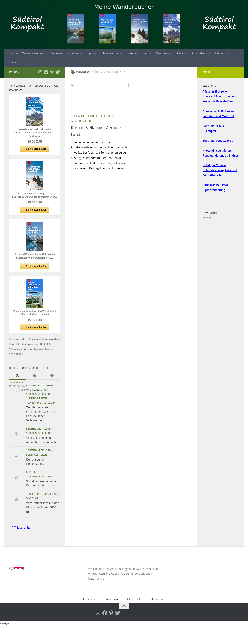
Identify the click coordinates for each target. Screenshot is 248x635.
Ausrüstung (199, 53)
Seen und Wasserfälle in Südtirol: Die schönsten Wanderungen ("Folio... (34, 256)
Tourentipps (34, 402)
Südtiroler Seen (36, 398)
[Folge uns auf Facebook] (46, 72)
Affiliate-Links (21, 527)
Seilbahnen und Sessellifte (91, 116)
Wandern (162, 53)
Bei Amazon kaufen (36, 148)
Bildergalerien (157, 599)
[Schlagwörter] (51, 376)
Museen (31, 472)
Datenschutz (90, 599)
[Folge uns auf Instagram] (40, 72)
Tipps (90, 53)
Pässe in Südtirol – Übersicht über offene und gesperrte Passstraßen (220, 96)
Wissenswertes (32, 53)
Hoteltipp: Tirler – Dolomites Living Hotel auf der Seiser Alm (220, 170)
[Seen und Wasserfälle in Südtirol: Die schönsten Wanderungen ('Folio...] (34, 236)
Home (13, 53)
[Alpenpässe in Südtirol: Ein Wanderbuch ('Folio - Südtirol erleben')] (34, 293)
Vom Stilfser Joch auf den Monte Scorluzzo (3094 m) (42, 507)
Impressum (113, 599)
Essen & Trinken (137, 53)
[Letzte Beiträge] (17, 376)
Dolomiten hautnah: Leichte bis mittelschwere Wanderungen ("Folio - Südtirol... (34, 132)
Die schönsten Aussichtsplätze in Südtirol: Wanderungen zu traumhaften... (34, 195)
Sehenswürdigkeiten (65, 53)
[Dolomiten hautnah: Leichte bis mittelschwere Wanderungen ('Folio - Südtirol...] (34, 111)
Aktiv (180, 53)
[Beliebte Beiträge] (34, 376)
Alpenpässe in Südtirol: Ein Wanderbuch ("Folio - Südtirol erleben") (34, 313)
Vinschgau (50, 493)
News (13, 62)
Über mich (134, 599)
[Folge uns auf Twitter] (58, 72)
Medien (220, 53)
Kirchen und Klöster (39, 428)
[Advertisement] (221, 274)
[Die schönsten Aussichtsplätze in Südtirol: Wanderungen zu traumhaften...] (34, 175)
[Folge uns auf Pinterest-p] (52, 72)
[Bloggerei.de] (16, 569)
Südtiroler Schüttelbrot (218, 140)
